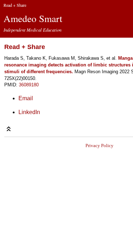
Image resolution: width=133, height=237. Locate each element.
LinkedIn (29, 112)
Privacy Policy (99, 145)
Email (25, 98)
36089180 (29, 84)
